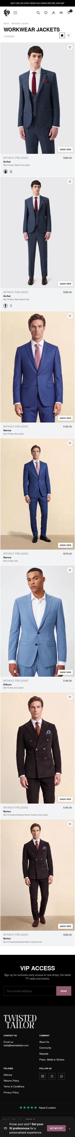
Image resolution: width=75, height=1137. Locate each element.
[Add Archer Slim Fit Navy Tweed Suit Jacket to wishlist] (70, 47)
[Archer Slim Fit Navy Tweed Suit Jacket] (5, 171)
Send (64, 991)
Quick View (65, 149)
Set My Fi (56, 1128)
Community (45, 1047)
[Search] (38, 12)
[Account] (53, 12)
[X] (52, 1076)
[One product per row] (62, 35)
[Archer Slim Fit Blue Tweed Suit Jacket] (11, 171)
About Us (44, 1042)
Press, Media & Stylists (51, 1059)
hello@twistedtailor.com (16, 1045)
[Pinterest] (61, 1076)
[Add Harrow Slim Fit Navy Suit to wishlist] (70, 443)
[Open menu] (15, 12)
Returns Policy (11, 1080)
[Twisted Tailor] (7, 12)
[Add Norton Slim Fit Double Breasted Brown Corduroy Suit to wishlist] (70, 824)
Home (6, 23)
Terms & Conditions (14, 1086)
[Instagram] (42, 1076)
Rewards (43, 1053)
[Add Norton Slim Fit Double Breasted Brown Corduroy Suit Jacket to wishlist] (70, 697)
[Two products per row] (68, 35)
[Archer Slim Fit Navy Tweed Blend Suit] (5, 306)
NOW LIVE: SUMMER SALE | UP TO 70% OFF (37, 3)
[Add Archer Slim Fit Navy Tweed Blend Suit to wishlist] (70, 182)
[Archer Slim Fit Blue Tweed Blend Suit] (11, 306)
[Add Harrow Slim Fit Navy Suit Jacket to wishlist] (70, 316)
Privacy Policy (11, 1092)
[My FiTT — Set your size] (61, 12)
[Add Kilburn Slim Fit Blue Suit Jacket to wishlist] (70, 570)
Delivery (8, 1074)
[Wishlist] (45, 12)
